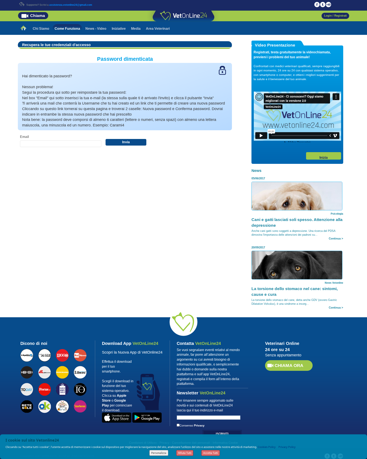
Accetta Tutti (210, 453)
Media (136, 28)
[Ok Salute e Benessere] (44, 406)
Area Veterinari (158, 28)
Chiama (37, 15)
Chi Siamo (41, 28)
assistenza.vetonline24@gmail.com (70, 4)
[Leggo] (62, 355)
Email (24, 137)
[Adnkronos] (44, 372)
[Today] (26, 389)
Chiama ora (289, 365)
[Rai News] (80, 355)
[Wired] (26, 372)
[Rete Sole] (26, 406)
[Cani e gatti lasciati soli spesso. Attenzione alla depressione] (297, 208)
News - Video (95, 28)
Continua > (336, 238)
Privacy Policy (287, 447)
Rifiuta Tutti (184, 453)
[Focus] (44, 389)
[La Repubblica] (26, 355)
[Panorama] (62, 372)
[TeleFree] (62, 406)
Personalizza (158, 453)
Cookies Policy (267, 447)
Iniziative (119, 28)
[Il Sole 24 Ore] (44, 355)
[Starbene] (80, 406)
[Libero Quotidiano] (80, 372)
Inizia (323, 157)
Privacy (199, 425)
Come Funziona (67, 28)
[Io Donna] (80, 389)
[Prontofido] (62, 389)
